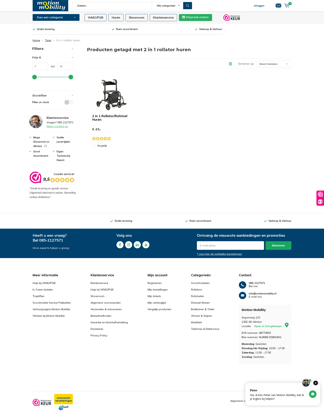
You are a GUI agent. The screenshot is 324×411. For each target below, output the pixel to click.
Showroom (136, 17)
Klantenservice (163, 17)
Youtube (145, 244)
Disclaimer (97, 329)
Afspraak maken (197, 17)
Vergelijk (102, 145)
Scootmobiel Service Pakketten (52, 302)
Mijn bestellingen (158, 289)
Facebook (120, 244)
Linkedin (137, 244)
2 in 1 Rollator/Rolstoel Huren (109, 117)
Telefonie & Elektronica (205, 329)
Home (36, 40)
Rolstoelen (197, 296)
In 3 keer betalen (43, 289)
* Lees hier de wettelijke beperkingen (219, 254)
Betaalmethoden (101, 315)
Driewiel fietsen (200, 302)
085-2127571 (51, 240)
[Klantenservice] (278, 5)
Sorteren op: (246, 63)
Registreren (155, 283)
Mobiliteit (196, 322)
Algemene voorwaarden (106, 302)
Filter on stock (40, 102)
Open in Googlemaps (268, 326)
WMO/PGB (95, 17)
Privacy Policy (99, 335)
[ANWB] (63, 402)
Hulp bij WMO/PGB (44, 283)
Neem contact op (57, 126)
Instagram (128, 244)
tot (51, 66)
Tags (48, 40)
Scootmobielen (200, 283)
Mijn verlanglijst (157, 302)
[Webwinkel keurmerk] (42, 402)
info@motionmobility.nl (262, 293)
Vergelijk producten (159, 309)
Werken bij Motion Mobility (49, 315)
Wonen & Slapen (201, 315)
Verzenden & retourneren (106, 309)
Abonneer (278, 245)
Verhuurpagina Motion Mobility (51, 309)
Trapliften (38, 296)
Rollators (196, 289)
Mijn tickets (154, 296)
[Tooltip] (45, 146)
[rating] (35, 177)
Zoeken (187, 5)
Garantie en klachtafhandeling (109, 322)
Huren (116, 17)
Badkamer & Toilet (202, 309)
